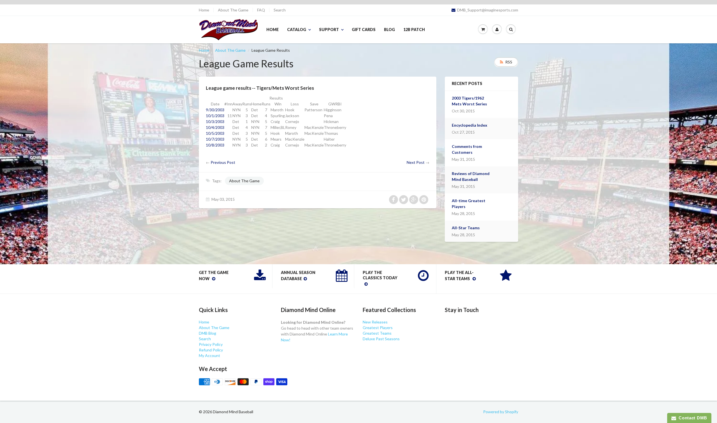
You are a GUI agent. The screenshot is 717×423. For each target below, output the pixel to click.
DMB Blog (207, 333)
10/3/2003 (215, 121)
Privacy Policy (211, 344)
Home (204, 10)
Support (329, 29)
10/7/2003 (215, 139)
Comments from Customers (467, 149)
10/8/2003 (215, 145)
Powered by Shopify (500, 411)
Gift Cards (364, 29)
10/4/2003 (215, 127)
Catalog (296, 29)
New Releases (375, 322)
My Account (209, 355)
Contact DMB (691, 417)
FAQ (261, 10)
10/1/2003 (215, 115)
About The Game (233, 10)
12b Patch (414, 29)
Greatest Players (378, 327)
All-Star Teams (466, 227)
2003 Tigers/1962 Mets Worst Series (469, 101)
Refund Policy (211, 350)
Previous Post (223, 162)
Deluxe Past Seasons (381, 338)
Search (280, 10)
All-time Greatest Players (468, 203)
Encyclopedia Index (469, 125)
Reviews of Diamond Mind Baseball (471, 176)
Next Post (416, 162)
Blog (389, 29)
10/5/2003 (215, 133)
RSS (508, 62)
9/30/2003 (215, 109)
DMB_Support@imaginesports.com (487, 10)
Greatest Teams (377, 333)
